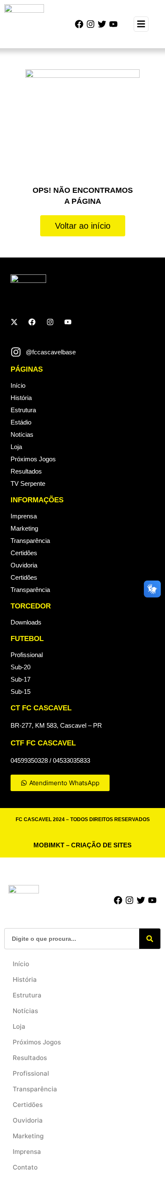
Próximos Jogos (33, 459)
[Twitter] (102, 24)
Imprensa (24, 516)
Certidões (24, 552)
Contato (25, 1167)
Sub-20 (20, 667)
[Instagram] (90, 24)
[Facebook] (79, 24)
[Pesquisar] (149, 939)
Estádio (21, 422)
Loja (16, 446)
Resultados (26, 471)
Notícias (22, 434)
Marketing (24, 528)
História (21, 397)
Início (18, 385)
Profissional (27, 654)
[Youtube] (113, 24)
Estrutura (23, 410)
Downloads (26, 622)
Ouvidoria (24, 565)
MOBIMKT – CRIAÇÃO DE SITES (82, 845)
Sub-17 (20, 679)
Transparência (30, 540)
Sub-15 (20, 691)
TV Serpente (28, 483)
